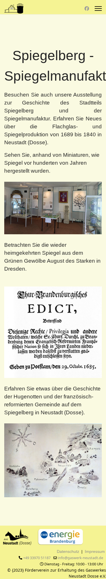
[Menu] (98, 8)
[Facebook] (87, 8)
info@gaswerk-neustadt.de (80, 557)
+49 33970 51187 (37, 557)
